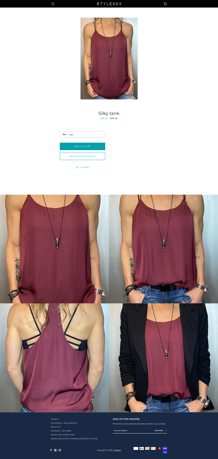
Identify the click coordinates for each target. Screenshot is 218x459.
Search (55, 419)
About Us (56, 427)
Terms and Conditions (63, 435)
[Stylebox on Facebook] (51, 450)
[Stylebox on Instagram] (60, 450)
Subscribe (159, 430)
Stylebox (117, 450)
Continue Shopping (82, 156)
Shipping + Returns (61, 431)
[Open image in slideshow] (109, 58)
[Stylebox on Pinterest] (55, 450)
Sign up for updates (126, 419)
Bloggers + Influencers (64, 423)
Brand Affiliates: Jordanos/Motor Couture (74, 439)
